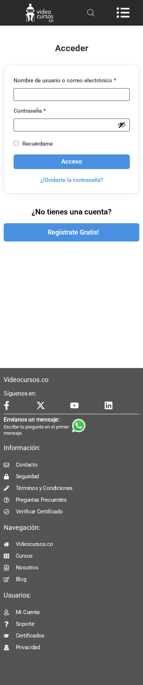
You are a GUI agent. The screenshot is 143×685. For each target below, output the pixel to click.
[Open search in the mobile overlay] (91, 12)
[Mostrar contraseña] (122, 125)
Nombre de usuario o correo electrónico (72, 79)
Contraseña (43, 109)
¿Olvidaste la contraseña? (71, 180)
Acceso (71, 161)
